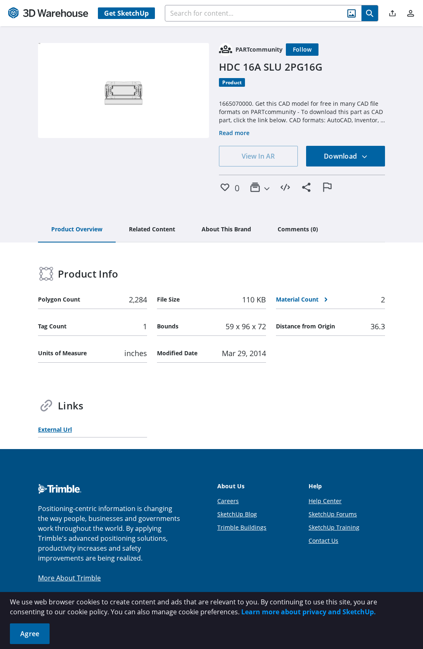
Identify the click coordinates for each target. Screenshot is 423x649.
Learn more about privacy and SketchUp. (308, 611)
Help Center (325, 501)
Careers (228, 501)
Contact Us (323, 540)
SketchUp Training (334, 527)
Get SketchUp (126, 13)
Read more (234, 133)
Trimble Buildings (241, 527)
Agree (29, 633)
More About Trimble (69, 577)
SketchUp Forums (333, 514)
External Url (55, 429)
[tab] (77, 229)
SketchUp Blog (237, 514)
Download (341, 156)
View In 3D (124, 90)
